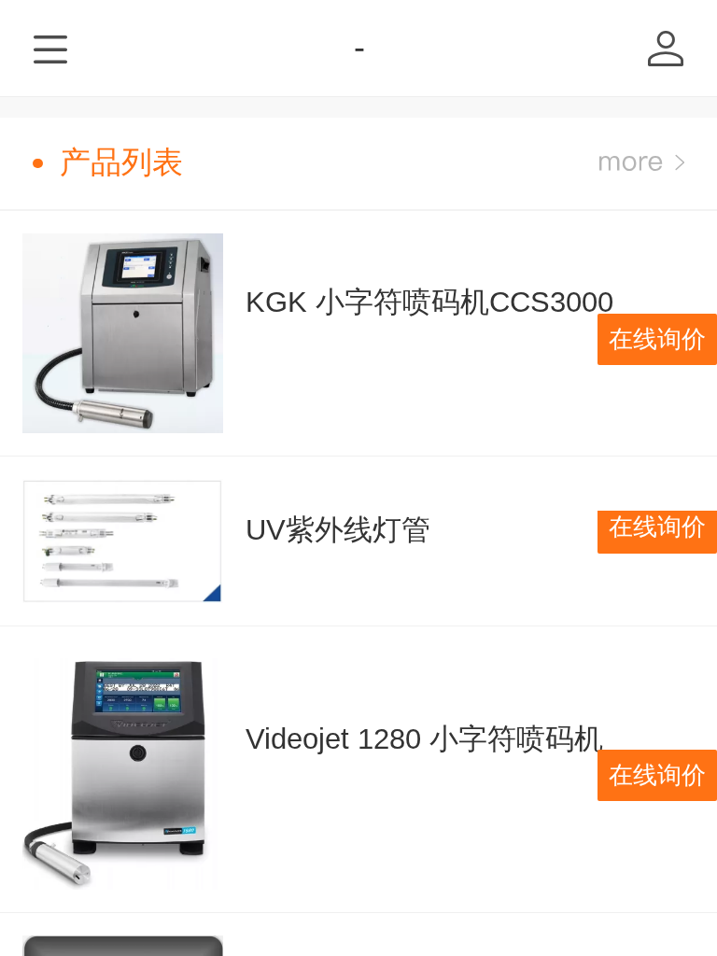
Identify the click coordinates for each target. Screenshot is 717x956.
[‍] (641, 162)
